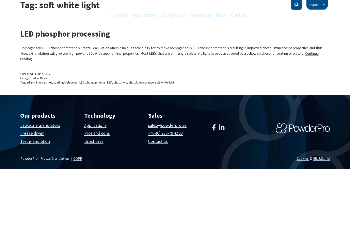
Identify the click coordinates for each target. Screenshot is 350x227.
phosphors (120, 82)
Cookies (303, 158)
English (313, 5)
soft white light (164, 82)
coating (58, 82)
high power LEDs (75, 82)
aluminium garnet (41, 82)
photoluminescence (141, 82)
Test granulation (35, 141)
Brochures (94, 141)
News (221, 15)
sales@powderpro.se (167, 125)
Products (119, 15)
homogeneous (96, 82)
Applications (144, 15)
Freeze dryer (32, 133)
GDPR (77, 158)
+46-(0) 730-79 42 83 (165, 133)
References (201, 15)
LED (109, 82)
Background (173, 15)
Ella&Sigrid (321, 158)
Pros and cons (97, 133)
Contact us (158, 141)
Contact (239, 15)
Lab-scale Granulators (40, 125)
